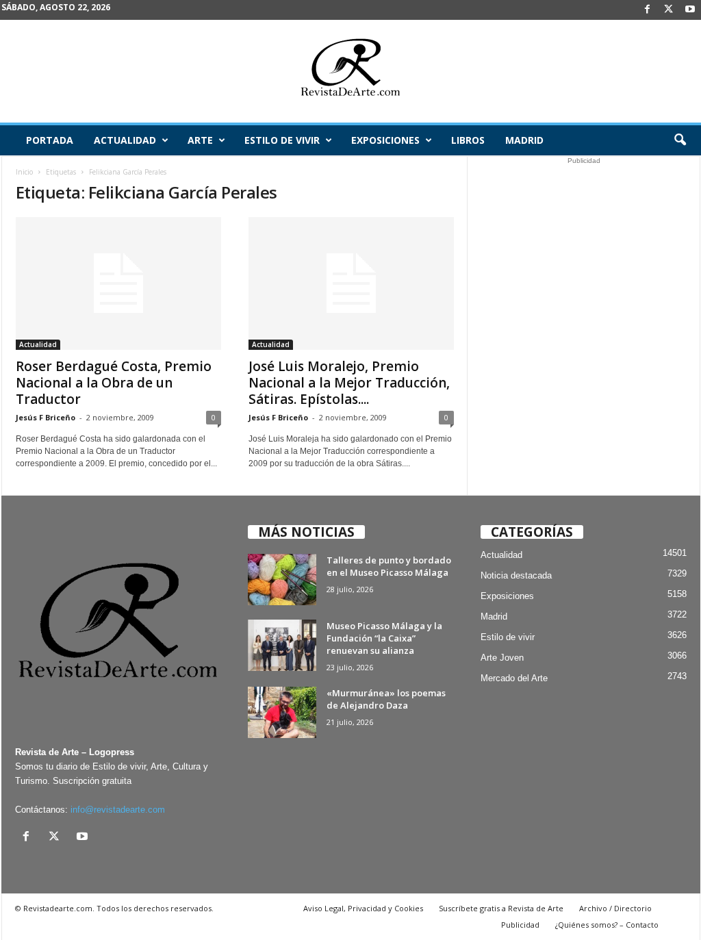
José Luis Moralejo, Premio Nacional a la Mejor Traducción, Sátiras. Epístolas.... (349, 382)
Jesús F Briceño (45, 417)
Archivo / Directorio (615, 908)
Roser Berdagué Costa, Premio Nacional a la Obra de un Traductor (114, 382)
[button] (680, 140)
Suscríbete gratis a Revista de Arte (501, 908)
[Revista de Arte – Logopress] (350, 71)
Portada (49, 140)
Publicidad (520, 924)
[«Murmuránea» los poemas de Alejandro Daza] (282, 712)
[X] (669, 10)
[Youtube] (690, 10)
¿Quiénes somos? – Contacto (607, 924)
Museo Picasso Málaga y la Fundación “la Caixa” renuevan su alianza (384, 638)
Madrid (524, 140)
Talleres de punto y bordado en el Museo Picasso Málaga (389, 566)
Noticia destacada (516, 575)
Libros (468, 140)
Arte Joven (502, 657)
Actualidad (125, 140)
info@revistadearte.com (118, 809)
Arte (200, 140)
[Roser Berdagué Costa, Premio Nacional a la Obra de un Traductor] (118, 283)
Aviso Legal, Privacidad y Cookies (363, 908)
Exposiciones (385, 140)
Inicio (24, 172)
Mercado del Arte (514, 678)
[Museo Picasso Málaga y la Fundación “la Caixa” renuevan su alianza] (282, 645)
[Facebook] (647, 10)
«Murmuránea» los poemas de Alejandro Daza (386, 699)
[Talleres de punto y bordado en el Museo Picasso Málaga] (282, 579)
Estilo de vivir (282, 140)
